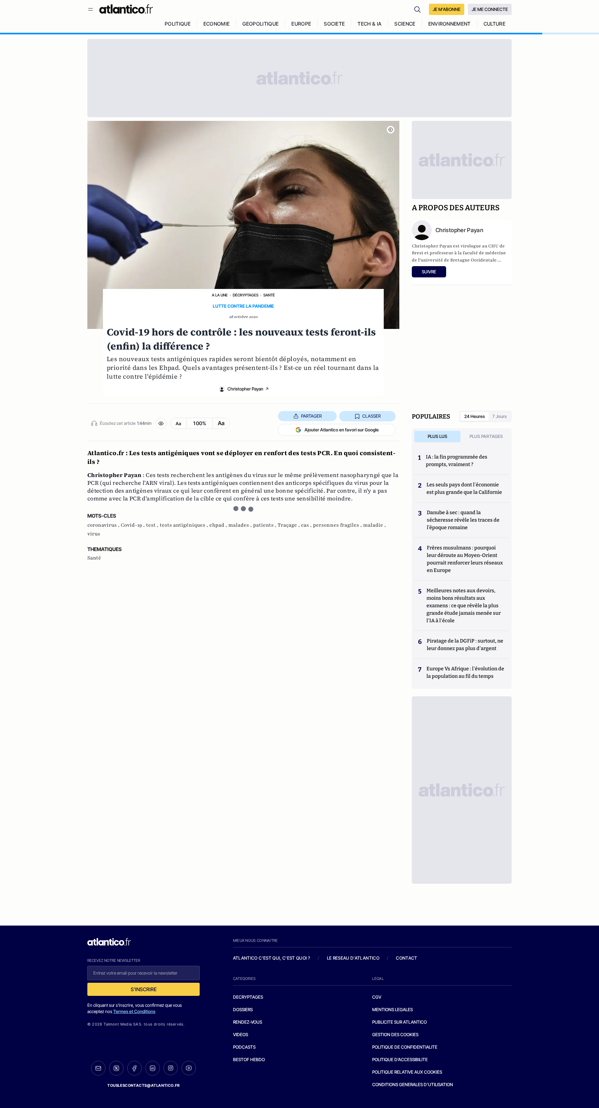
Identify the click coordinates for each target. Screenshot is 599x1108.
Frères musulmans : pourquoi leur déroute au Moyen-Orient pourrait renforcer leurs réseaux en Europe (465, 559)
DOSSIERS (243, 1009)
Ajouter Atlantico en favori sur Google (341, 429)
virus (93, 533)
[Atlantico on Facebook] (134, 1068)
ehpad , (218, 525)
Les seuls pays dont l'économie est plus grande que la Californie (464, 488)
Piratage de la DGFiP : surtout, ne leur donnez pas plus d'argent (465, 644)
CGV (376, 997)
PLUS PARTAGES (486, 436)
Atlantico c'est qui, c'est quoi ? (271, 958)
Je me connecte (490, 9)
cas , (307, 525)
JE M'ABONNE (446, 9)
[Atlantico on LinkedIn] (152, 1068)
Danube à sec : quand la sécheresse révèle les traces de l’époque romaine (463, 519)
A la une (220, 295)
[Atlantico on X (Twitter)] (116, 1068)
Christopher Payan (245, 388)
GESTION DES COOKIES (395, 1034)
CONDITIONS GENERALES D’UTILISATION (412, 1084)
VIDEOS (240, 1034)
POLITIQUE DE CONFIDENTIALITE (404, 1047)
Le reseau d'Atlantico (353, 958)
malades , (240, 525)
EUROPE (301, 24)
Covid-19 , (133, 525)
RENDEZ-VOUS (247, 1022)
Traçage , (289, 525)
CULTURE (494, 24)
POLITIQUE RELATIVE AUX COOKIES (407, 1072)
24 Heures (474, 416)
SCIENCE (404, 24)
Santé (269, 295)
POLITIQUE (178, 24)
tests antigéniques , (184, 525)
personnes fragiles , (338, 525)
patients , (265, 525)
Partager (311, 416)
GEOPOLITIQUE (260, 24)
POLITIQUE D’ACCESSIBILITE (400, 1059)
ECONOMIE (216, 24)
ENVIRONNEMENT (449, 24)
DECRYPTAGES (248, 997)
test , (153, 525)
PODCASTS (244, 1047)
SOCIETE (334, 24)
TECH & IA (370, 24)
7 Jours (499, 416)
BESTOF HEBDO (249, 1059)
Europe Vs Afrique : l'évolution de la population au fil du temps (465, 672)
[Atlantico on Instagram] (170, 1068)
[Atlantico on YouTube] (189, 1068)
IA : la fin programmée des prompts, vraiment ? (456, 460)
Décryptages (245, 295)
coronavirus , (104, 525)
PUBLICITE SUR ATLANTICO (399, 1022)
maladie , (374, 525)
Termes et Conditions (134, 1011)
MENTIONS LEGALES (392, 1009)
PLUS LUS (437, 436)
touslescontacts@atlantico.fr (143, 1085)
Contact (406, 958)
